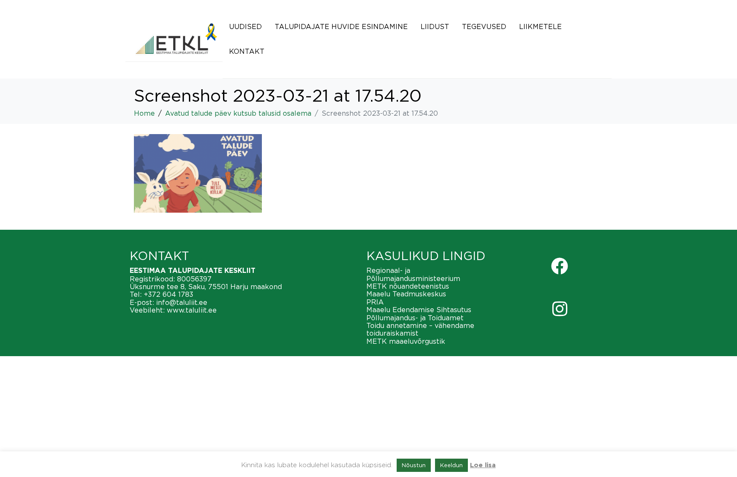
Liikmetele (540, 26)
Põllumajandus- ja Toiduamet (415, 318)
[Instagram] (560, 309)
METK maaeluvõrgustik (405, 341)
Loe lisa (483, 465)
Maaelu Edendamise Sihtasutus (418, 309)
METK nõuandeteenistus (407, 286)
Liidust (435, 26)
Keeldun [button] (451, 465)
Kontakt (246, 51)
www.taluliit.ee (192, 310)
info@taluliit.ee (181, 302)
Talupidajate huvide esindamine (341, 26)
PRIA (375, 302)
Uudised (245, 26)
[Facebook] (560, 266)
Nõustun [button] (414, 465)
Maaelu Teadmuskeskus (406, 294)
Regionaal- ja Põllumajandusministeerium (413, 274)
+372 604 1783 (168, 294)
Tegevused (484, 26)
